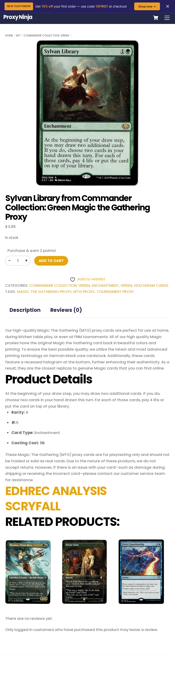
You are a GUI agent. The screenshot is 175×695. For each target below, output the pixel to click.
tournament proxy (115, 291)
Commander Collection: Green (46, 35)
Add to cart (51, 260)
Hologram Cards (151, 285)
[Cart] (155, 17)
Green (126, 285)
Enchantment (105, 285)
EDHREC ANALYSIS (56, 491)
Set (18, 35)
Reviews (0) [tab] (66, 310)
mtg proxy (84, 291)
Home (9, 35)
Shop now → (147, 6)
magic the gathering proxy (44, 291)
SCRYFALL (33, 506)
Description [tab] (25, 310)
